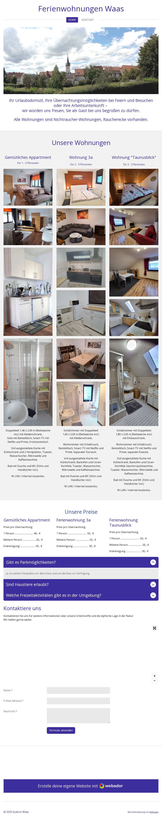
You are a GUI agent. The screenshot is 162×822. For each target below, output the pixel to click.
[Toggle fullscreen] (154, 628)
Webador (154, 812)
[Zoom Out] (154, 680)
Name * (8, 690)
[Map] (81, 654)
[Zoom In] (154, 675)
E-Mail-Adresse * (13, 701)
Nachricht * (10, 711)
